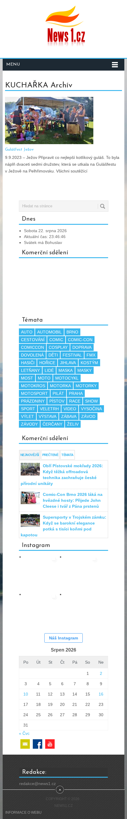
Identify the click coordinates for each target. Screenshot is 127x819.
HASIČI (28, 362)
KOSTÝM (89, 362)
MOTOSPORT (34, 393)
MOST (27, 378)
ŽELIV (73, 424)
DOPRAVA (82, 347)
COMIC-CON (80, 339)
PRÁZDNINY (33, 401)
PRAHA (76, 393)
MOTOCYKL (67, 378)
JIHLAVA (68, 362)
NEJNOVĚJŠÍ (29, 455)
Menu (13, 64)
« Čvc (24, 733)
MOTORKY (86, 385)
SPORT (28, 408)
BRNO (72, 332)
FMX (91, 355)
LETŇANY (30, 370)
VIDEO (70, 408)
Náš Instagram (63, 638)
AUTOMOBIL (49, 332)
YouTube (50, 744)
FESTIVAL (72, 355)
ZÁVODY (29, 424)
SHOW (91, 401)
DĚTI (53, 355)
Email (25, 744)
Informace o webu (23, 812)
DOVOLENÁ (32, 355)
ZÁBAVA (68, 416)
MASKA (65, 370)
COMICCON (32, 347)
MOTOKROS (33, 385)
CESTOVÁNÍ (33, 339)
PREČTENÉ (50, 455)
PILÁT (58, 393)
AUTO (26, 332)
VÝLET (27, 416)
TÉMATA (67, 455)
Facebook (37, 744)
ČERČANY (52, 424)
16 (101, 694)
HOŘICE (47, 362)
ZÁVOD (88, 416)
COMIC (56, 339)
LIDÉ (49, 370)
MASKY (84, 370)
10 (25, 694)
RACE (74, 401)
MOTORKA (60, 385)
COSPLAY (58, 347)
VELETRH (49, 408)
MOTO (44, 378)
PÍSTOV (56, 401)
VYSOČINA (91, 408)
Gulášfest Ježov (19, 149)
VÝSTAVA (47, 416)
